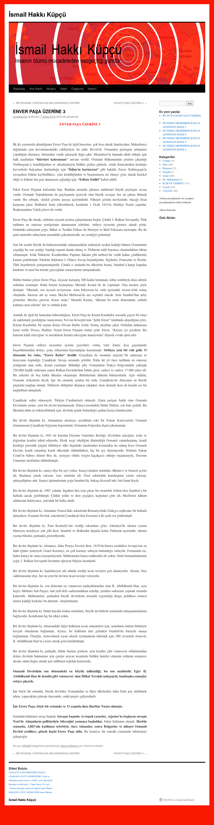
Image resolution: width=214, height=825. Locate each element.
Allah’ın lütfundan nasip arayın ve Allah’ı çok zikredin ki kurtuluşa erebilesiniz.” (30, 780)
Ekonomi (167, 168)
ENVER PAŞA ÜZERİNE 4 (130, 103)
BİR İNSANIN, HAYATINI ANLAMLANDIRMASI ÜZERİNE (46, 103)
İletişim (92, 89)
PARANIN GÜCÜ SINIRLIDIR (24, 792)
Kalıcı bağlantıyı (69, 745)
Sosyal (166, 187)
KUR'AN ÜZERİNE (173, 183)
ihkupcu (51, 89)
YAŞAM (26, 745)
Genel (165, 175)
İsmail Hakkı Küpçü (37, 14)
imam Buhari (46, 788)
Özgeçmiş (77, 89)
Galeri (63, 89)
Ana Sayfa (35, 89)
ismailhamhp (20, 116)
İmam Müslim (45, 792)
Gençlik (166, 172)
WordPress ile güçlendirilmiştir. (179, 799)
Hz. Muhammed (171, 179)
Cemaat (166, 160)
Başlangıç (19, 89)
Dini (165, 164)
